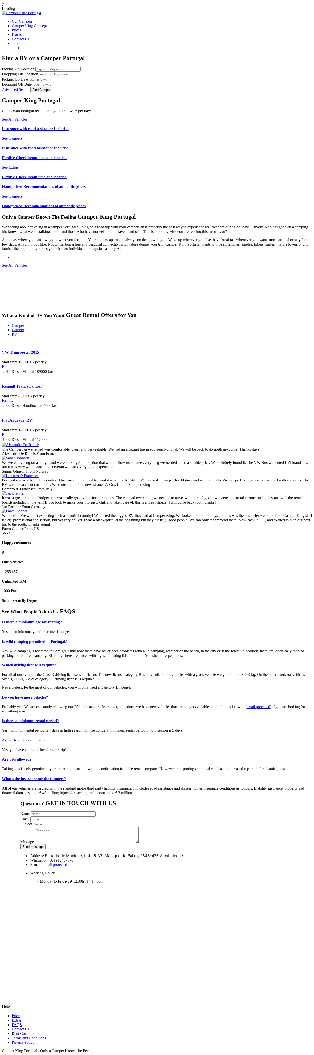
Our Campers (22, 21)
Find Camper (41, 90)
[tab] (157, 622)
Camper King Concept (29, 26)
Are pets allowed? (17, 759)
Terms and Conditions (29, 1038)
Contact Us (20, 39)
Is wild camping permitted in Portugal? (34, 641)
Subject (26, 824)
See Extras (10, 167)
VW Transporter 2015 (20, 352)
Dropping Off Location (20, 74)
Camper (18, 325)
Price (16, 1016)
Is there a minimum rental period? (30, 721)
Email (24, 819)
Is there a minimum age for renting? (32, 622)
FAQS (17, 1025)
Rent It (7, 366)
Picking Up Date (15, 79)
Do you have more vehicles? (25, 697)
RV (14, 334)
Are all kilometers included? (25, 740)
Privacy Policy (23, 1042)
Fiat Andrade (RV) (17, 420)
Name (25, 814)
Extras (17, 34)
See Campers (12, 138)
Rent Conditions (24, 1033)
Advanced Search (15, 89)
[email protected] (258, 707)
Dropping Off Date (17, 84)
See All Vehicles (14, 119)
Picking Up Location (18, 69)
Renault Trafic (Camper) (22, 386)
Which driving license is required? (30, 665)
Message (27, 842)
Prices (16, 30)
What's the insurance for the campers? (34, 779)
